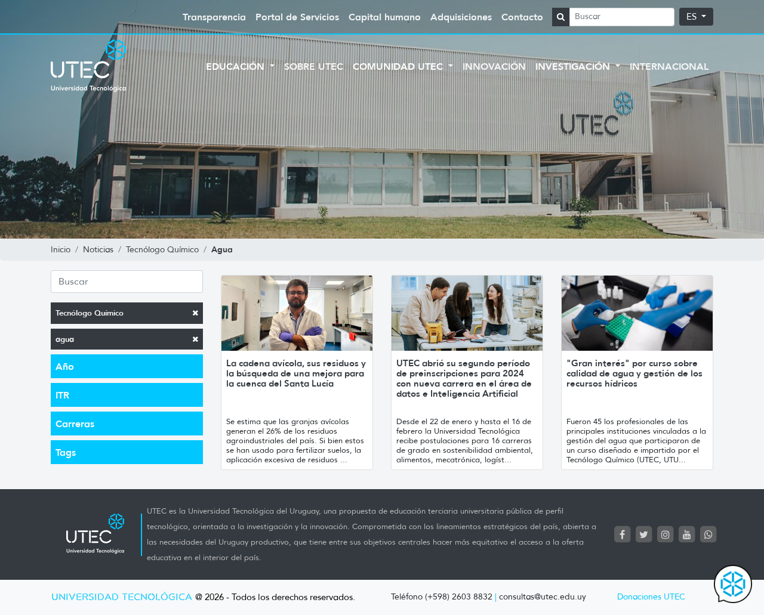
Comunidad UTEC (399, 66)
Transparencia (214, 17)
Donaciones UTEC (651, 597)
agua (65, 339)
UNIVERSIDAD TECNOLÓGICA (121, 597)
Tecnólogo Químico (90, 313)
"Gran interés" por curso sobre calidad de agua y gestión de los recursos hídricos (634, 373)
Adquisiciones (461, 17)
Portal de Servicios (297, 17)
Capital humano (385, 17)
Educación (236, 66)
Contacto (522, 17)
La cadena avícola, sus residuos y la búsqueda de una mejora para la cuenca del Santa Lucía (296, 373)
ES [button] (692, 16)
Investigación (574, 66)
